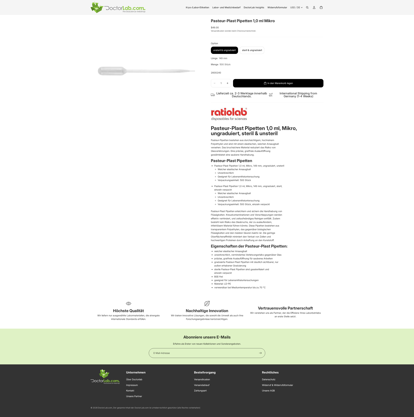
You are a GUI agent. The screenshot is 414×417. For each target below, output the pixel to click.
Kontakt (130, 390)
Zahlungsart (200, 390)
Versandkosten (202, 379)
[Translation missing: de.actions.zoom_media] (147, 71)
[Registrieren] (260, 353)
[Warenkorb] (321, 7)
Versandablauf (201, 385)
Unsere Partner (134, 396)
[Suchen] (307, 7)
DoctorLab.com (105, 407)
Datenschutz (268, 379)
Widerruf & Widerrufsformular (277, 385)
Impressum (132, 385)
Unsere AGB (268, 390)
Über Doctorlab (134, 379)
